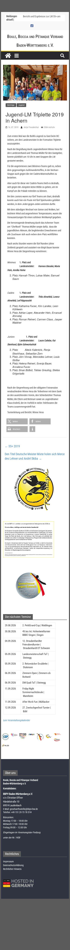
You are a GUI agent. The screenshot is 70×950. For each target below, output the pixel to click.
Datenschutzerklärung (13, 865)
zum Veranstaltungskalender (16, 720)
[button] (17, 421)
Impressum (8, 861)
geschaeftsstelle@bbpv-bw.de (24, 809)
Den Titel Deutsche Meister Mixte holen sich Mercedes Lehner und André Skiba (35, 456)
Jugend (21, 105)
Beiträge (10, 105)
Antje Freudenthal (31, 127)
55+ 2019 (12, 446)
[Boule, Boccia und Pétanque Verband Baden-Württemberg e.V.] (8, 55)
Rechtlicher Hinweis (12, 869)
